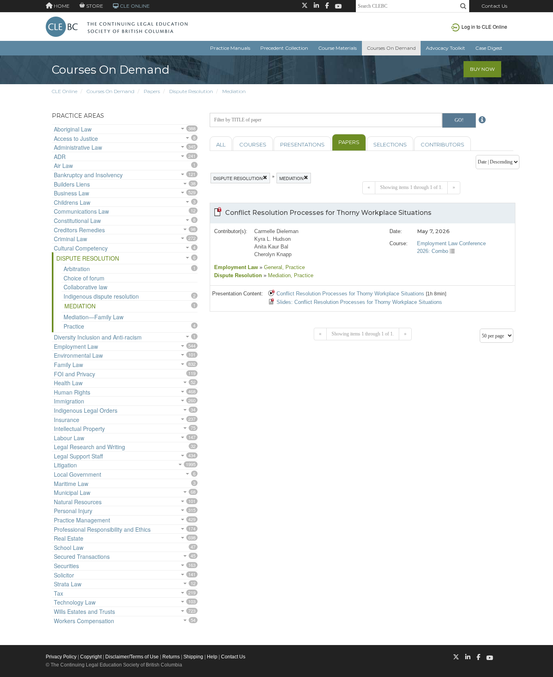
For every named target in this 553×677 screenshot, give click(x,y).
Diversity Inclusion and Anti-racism (98, 337)
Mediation (234, 91)
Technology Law (75, 602)
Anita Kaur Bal (271, 247)
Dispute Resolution (191, 91)
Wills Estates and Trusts (84, 611)
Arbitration (77, 269)
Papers (152, 91)
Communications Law (81, 211)
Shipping (193, 657)
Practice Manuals (230, 48)
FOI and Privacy (74, 374)
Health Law (68, 383)
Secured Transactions (82, 556)
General (272, 267)
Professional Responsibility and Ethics (102, 529)
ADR (60, 157)
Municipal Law (72, 492)
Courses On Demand (391, 48)
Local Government (77, 474)
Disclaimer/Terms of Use (132, 657)
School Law (68, 547)
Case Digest (488, 48)
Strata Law (67, 584)
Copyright (91, 657)
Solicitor (64, 575)
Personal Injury (73, 511)
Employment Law (76, 346)
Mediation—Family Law (93, 317)
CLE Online (64, 91)
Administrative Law (78, 147)
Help (212, 657)
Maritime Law (71, 484)
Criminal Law (70, 239)
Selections (390, 144)
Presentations (302, 144)
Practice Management (82, 520)
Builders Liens (72, 184)
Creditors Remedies (79, 230)
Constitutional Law (77, 220)
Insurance (66, 420)
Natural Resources (78, 502)
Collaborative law (85, 287)
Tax (58, 593)
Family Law (68, 365)
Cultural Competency (81, 248)
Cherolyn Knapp (272, 254)
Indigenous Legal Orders (85, 410)
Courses (252, 144)
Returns (171, 657)
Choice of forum (84, 278)
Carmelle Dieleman (276, 231)
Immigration (69, 401)
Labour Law (69, 438)
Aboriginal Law (72, 129)
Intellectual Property (79, 428)
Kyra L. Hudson (272, 239)
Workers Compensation (84, 621)
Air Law (63, 165)
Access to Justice (76, 138)
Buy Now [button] (482, 69)
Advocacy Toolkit (445, 48)
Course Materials (337, 48)
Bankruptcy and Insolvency (88, 175)
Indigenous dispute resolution (101, 296)
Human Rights (72, 392)
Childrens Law (72, 202)
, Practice (293, 267)
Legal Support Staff (78, 456)
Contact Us (494, 6)
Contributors (442, 144)
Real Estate (68, 538)
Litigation (65, 465)
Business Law (71, 193)
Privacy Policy (61, 657)
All (220, 144)
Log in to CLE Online (484, 26)
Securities (66, 566)
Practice (74, 326)
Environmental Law (78, 355)
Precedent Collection (284, 48)
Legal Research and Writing (89, 447)
